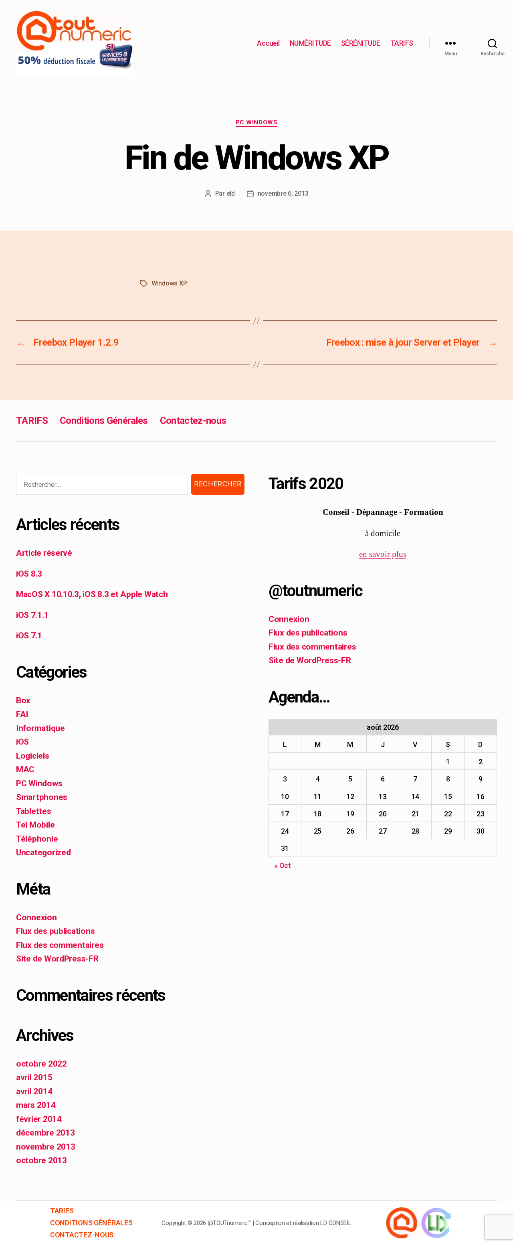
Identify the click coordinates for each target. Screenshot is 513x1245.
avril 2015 (34, 1077)
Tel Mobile (35, 825)
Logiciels (32, 756)
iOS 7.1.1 (32, 615)
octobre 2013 (41, 1160)
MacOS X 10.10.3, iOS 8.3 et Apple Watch (92, 594)
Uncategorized (43, 852)
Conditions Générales (104, 420)
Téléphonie (37, 839)
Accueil (268, 43)
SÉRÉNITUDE (360, 43)
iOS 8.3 (29, 574)
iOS (22, 742)
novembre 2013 (45, 1147)
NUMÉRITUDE (310, 43)
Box (23, 700)
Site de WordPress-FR (57, 959)
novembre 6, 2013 (283, 193)
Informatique (40, 728)
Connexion (36, 917)
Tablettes (33, 811)
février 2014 (39, 1119)
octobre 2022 (41, 1064)
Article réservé (44, 553)
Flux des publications (55, 931)
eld (230, 193)
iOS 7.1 (29, 635)
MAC (25, 769)
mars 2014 (36, 1105)
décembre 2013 (45, 1133)
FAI (22, 714)
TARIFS (401, 43)
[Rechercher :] (100, 486)
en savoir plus (382, 554)
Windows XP (169, 283)
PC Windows (257, 122)
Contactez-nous (193, 420)
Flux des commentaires (59, 945)
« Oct (282, 865)
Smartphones (41, 797)
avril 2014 (34, 1091)
